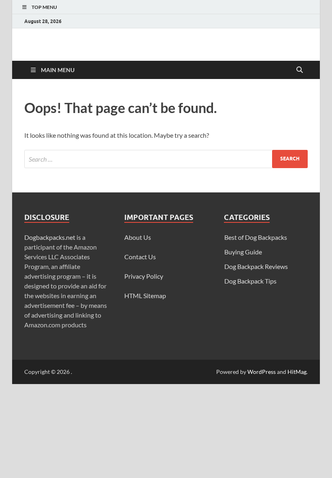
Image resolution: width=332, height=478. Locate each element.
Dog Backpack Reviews (256, 266)
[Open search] (300, 70)
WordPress (261, 371)
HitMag (296, 371)
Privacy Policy (143, 276)
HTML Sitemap (145, 295)
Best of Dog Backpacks (255, 237)
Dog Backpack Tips (250, 281)
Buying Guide (243, 252)
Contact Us (140, 256)
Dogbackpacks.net (49, 237)
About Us (137, 237)
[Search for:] (166, 159)
